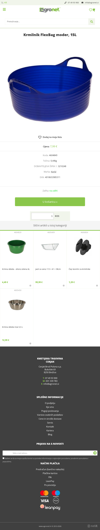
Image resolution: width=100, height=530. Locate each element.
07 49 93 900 (73, 2)
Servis (50, 422)
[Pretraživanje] (91, 21)
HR (5, 2)
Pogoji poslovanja (50, 410)
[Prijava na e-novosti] (94, 453)
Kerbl (53, 171)
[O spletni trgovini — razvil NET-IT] (92, 526)
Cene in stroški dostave (50, 418)
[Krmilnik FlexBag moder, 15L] (50, 89)
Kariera (50, 430)
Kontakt (50, 426)
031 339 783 (51, 381)
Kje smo (50, 407)
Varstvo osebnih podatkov (50, 414)
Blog (50, 434)
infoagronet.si (92, 2)
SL (2, 2)
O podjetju (50, 403)
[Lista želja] (91, 10)
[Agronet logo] (50, 9)
